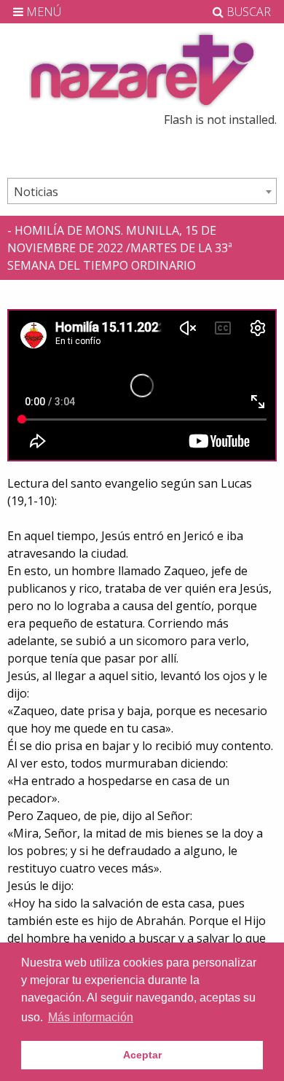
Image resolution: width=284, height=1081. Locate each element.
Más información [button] (90, 1017)
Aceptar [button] (142, 1055)
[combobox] (142, 191)
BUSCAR (247, 12)
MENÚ (42, 12)
